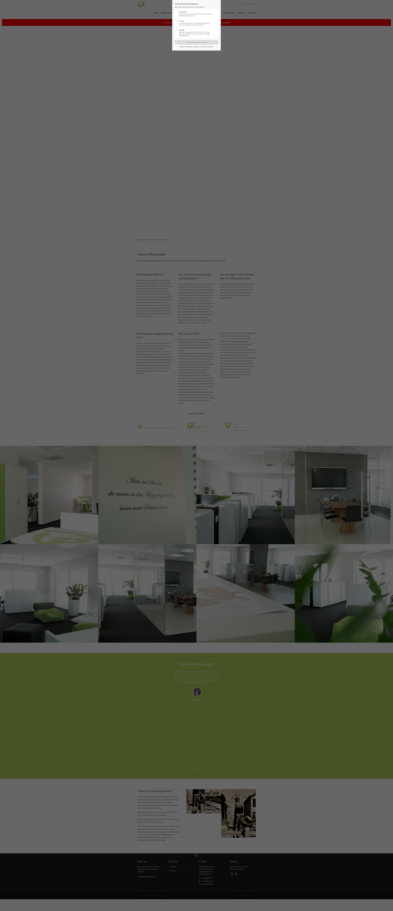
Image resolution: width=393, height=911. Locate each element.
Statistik (194, 32)
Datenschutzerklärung (186, 46)
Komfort (194, 23)
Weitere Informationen (206, 46)
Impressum (196, 46)
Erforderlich (195, 14)
